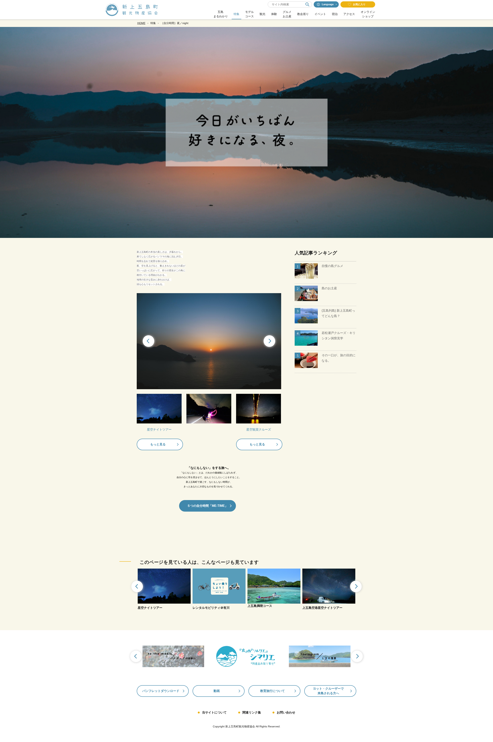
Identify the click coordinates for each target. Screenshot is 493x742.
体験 (274, 14)
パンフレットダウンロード (160, 691)
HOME (141, 23)
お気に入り (359, 4)
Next (269, 341)
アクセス (349, 14)
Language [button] (328, 4)
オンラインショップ (368, 14)
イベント (320, 14)
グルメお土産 (287, 14)
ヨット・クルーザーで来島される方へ (328, 691)
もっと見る (158, 444)
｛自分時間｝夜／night (174, 23)
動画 (217, 691)
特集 (236, 14)
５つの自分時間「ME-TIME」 (207, 505)
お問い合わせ (286, 712)
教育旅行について (272, 691)
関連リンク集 (251, 712)
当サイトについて (214, 712)
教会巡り (303, 14)
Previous (148, 341)
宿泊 (335, 14)
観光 (262, 14)
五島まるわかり (220, 14)
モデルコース (249, 14)
